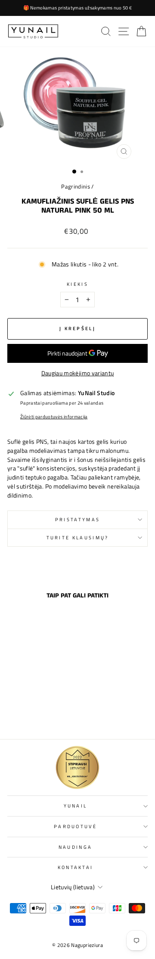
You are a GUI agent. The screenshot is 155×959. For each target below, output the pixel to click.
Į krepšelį (33, 714)
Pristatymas (77, 519)
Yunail (75, 805)
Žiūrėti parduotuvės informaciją (54, 416)
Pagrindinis (75, 187)
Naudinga (76, 847)
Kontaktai (75, 867)
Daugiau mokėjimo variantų (77, 373)
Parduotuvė (75, 826)
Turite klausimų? (77, 537)
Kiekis (77, 284)
